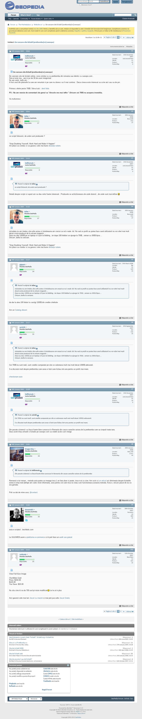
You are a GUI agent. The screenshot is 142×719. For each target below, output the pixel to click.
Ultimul (129, 38)
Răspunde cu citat (127, 107)
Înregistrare (127, 2)
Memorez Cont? (86, 5)
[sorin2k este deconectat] (14, 329)
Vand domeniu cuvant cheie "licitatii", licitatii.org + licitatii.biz (31, 637)
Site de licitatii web (16, 654)
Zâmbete (46, 671)
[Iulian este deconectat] (16, 121)
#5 (132, 260)
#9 (132, 505)
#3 (132, 158)
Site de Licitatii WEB (16, 648)
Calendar (16, 18)
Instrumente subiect (116, 46)
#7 (132, 389)
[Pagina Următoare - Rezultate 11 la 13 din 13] (123, 37)
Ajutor (115, 2)
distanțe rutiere (54, 146)
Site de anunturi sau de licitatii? (20, 659)
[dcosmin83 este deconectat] (17, 515)
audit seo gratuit (65, 537)
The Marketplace (24, 25)
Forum (13, 15)
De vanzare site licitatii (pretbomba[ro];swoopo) (34, 42)
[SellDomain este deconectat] (17, 58)
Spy (38, 15)
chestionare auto (15, 377)
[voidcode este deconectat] (14, 557)
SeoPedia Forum (117, 699)
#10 (132, 550)
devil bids (45, 88)
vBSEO (78, 712)
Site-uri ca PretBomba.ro (18, 643)
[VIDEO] (46, 676)
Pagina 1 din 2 (111, 37)
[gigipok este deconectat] (14, 267)
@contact (33, 492)
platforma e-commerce (36, 537)
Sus (131, 699)
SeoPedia (78, 717)
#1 (132, 51)
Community (24, 18)
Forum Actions (36, 18)
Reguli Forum (47, 690)
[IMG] (50, 674)
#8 (132, 444)
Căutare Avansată (128, 18)
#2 (132, 111)
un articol (102, 481)
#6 (132, 322)
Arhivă (126, 699)
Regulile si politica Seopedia (84, 31)
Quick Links (48, 18)
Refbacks (12, 686)
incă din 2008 (38, 29)
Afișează (128, 46)
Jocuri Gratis (64, 598)
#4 (132, 206)
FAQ (9, 18)
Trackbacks (47, 681)
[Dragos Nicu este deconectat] (17, 454)
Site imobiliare (77, 619)
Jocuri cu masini (36, 598)
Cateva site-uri (65, 619)
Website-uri (38, 25)
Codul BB (46, 669)
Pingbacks (12, 684)
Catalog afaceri (21, 310)
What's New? (26, 15)
